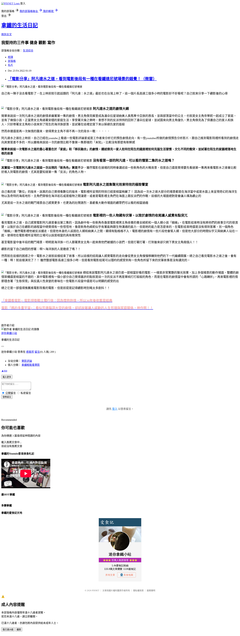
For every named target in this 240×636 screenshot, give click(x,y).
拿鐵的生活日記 (19, 25)
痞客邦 (30, 351)
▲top (4, 370)
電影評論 (27, 361)
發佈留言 (7, 397)
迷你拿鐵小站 (9, 333)
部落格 (12, 61)
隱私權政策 (138, 590)
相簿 (10, 57)
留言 (37, 351)
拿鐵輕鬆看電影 (31, 365)
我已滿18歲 (8, 629)
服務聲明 (151, 590)
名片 (10, 65)
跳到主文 (6, 34)
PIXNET (95, 590)
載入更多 (7, 377)
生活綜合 (28, 50)
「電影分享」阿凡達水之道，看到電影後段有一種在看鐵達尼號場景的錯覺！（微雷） (82, 79)
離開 (19, 629)
